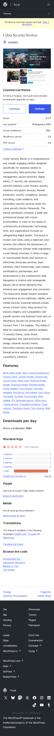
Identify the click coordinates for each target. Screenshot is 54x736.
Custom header (26, 376)
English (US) (21, 534)
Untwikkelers (10, 645)
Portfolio (19, 396)
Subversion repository (14, 562)
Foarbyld (14, 108)
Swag (33, 651)
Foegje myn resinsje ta (14, 476)
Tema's (32, 614)
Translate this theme (13, 544)
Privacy (7, 625)
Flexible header (37, 384)
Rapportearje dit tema (14, 515)
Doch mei (33, 635)
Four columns (25, 388)
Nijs (5, 614)
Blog (25, 373)
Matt (7, 666)
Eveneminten (35, 640)
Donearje (34, 645)
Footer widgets (10, 388)
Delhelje (40, 108)
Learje (6, 635)
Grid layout (18, 392)
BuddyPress (11, 676)
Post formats (30, 396)
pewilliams (13, 42)
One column (44, 392)
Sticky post (40, 400)
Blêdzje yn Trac (11, 566)
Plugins (32, 620)
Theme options (10, 404)
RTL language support (23, 400)
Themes (7, 13)
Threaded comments (29, 404)
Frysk (13, 690)
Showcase (34, 609)
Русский (32, 534)
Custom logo (41, 376)
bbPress (9, 671)
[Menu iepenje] (49, 4)
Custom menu (9, 380)
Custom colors (10, 376)
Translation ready (21, 408)
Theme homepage (12, 149)
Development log (11, 559)
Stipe (6, 640)
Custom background (38, 373)
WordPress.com (13, 660)
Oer (5, 609)
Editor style (23, 380)
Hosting (7, 620)
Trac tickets (9, 569)
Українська (8, 537)
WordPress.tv (12, 651)
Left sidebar (31, 392)
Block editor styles (12, 373)
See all (47, 476)
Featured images (19, 384)
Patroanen (34, 625)
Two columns (37, 408)
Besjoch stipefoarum (13, 496)
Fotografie (8, 396)
